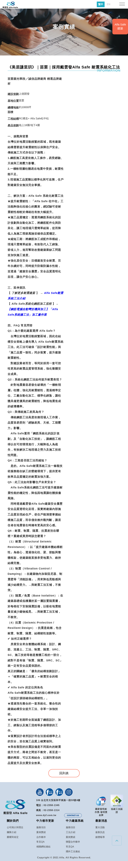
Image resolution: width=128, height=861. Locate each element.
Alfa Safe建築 (120, 26)
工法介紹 (70, 832)
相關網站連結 (43, 846)
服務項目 (41, 827)
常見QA (40, 841)
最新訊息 (100, 832)
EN (108, 4)
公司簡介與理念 (15, 827)
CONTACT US (73, 815)
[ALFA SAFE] (10, 5)
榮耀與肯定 (13, 837)
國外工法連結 (73, 851)
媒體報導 (100, 837)
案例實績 (41, 832)
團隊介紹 (11, 832)
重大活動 (100, 827)
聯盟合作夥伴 (73, 841)
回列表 (64, 773)
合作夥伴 (41, 837)
